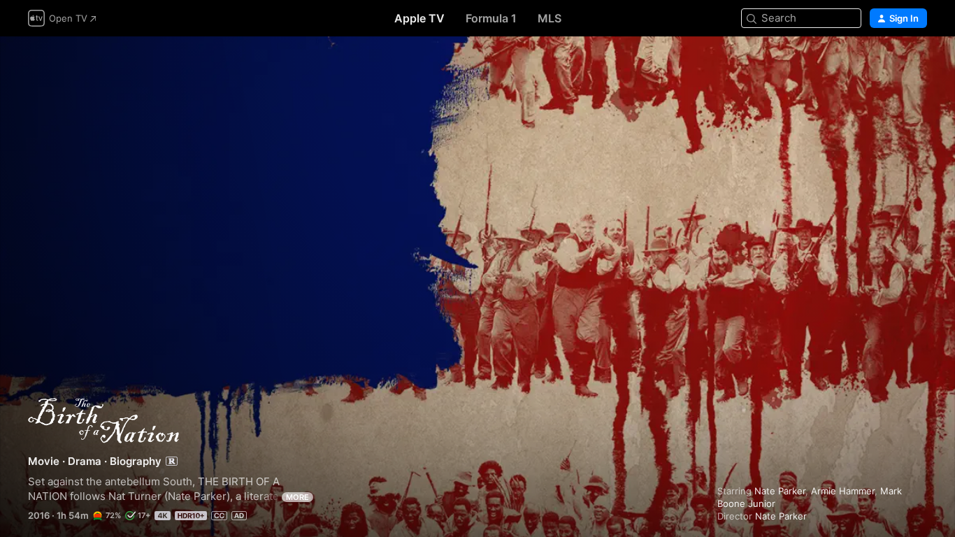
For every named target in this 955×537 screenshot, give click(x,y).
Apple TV (419, 18)
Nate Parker (779, 490)
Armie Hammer (843, 490)
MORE (297, 497)
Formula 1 (491, 18)
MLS (549, 18)
